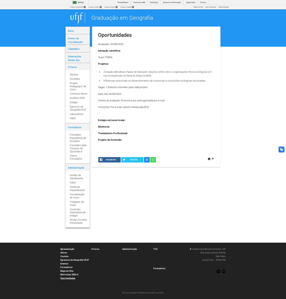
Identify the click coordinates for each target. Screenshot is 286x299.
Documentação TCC (163, 265)
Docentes (96, 253)
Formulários (66, 267)
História (96, 281)
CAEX (126, 261)
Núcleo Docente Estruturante (135, 281)
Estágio (95, 284)
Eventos (64, 263)
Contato (64, 256)
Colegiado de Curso (131, 265)
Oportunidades (67, 278)
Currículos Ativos (99, 273)
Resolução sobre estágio (133, 273)
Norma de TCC (160, 261)
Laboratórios (97, 261)
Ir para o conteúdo (77, 7)
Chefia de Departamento (133, 253)
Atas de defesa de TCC (164, 253)
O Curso (95, 249)
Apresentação (67, 249)
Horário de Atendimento (133, 277)
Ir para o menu (94, 7)
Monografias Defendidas (164, 257)
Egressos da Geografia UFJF (74, 260)
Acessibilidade (223, 7)
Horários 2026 (98, 257)
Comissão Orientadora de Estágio (137, 269)
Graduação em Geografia (122, 17)
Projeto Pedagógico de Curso (104, 277)
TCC (155, 249)
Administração (129, 249)
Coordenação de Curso (133, 257)
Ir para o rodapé (126, 7)
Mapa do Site (198, 7)
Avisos (63, 252)
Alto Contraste (210, 7)
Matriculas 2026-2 (69, 274)
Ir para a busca (110, 7)
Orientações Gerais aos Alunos (105, 265)
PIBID (95, 269)
